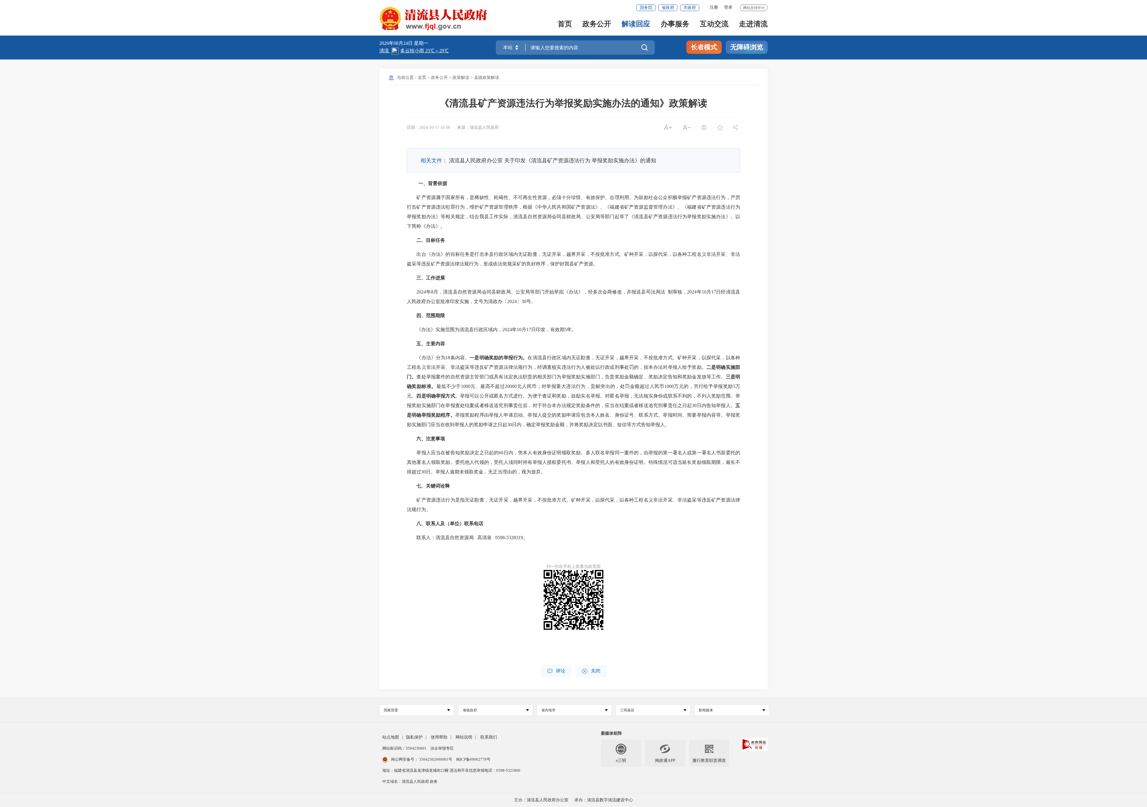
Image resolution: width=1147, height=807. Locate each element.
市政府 (689, 7)
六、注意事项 (430, 438)
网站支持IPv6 (753, 8)
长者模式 (704, 47)
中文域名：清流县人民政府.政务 (410, 781)
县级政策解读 (486, 77)
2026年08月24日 (396, 43)
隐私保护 (414, 737)
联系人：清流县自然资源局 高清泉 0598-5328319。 (467, 537)
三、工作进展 (430, 277)
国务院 (646, 7)
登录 (728, 7)
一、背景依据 (432, 183)
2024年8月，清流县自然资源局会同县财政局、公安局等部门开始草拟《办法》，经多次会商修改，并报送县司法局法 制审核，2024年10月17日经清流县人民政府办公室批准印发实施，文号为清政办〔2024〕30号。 (573, 296)
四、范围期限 (430, 315)
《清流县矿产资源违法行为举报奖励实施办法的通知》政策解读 (573, 103)
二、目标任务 (430, 240)
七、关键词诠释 (433, 485)
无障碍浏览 (746, 47)
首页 (565, 24)
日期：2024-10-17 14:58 (428, 127)
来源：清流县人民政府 (478, 127)
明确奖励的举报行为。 (503, 357)
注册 (714, 7)
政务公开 (596, 24)
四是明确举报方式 (435, 395)
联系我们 (488, 737)
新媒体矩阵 (611, 733)
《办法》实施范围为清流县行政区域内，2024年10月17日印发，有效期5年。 (491, 329)
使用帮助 (439, 737)
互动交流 (714, 24)
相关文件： (434, 160)
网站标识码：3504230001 (404, 748)
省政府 (668, 7)
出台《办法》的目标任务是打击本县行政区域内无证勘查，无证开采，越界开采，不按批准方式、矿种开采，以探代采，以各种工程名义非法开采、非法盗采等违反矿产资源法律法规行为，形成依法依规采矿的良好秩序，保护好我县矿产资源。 (573, 259)
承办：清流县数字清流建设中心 (603, 800)
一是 (474, 357)
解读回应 (636, 24)
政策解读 (461, 77)
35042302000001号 (435, 759)
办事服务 (675, 24)
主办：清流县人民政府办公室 (541, 800)
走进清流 (753, 24)
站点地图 (390, 737)
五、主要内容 (430, 343)
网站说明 (464, 737)
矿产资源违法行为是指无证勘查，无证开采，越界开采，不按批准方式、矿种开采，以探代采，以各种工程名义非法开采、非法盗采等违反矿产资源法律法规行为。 (573, 504)
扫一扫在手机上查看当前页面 (573, 566)
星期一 (421, 43)
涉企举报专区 (442, 748)
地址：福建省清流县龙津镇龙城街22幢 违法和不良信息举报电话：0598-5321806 (451, 770)
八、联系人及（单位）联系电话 (449, 523)
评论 (556, 671)
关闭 (591, 671)
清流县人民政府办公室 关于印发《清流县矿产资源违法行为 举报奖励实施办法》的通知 (552, 160)
